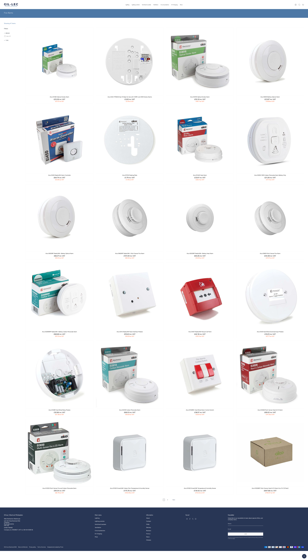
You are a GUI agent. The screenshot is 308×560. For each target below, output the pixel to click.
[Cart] (303, 4)
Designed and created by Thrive (55, 547)
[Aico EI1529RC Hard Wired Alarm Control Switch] (200, 374)
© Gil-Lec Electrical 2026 (10, 547)
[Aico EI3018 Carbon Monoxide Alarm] (130, 374)
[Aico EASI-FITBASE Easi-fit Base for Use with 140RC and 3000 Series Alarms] (130, 61)
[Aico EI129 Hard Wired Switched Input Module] (270, 296)
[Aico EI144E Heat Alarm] (200, 139)
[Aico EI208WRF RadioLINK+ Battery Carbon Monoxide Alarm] (59, 296)
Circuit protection (100, 530)
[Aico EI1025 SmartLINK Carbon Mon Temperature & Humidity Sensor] (130, 453)
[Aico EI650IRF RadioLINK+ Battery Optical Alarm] (59, 218)
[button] (127, 5)
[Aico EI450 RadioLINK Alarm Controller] (59, 139)
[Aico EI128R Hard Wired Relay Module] (59, 374)
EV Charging (98, 533)
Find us (148, 533)
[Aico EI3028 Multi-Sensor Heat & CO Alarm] (270, 374)
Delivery (148, 527)
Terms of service (41, 547)
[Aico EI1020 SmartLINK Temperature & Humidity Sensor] (200, 453)
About (148, 518)
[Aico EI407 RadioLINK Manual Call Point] (200, 296)
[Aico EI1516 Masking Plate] (130, 139)
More (96, 537)
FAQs (147, 524)
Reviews (148, 530)
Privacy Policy (255, 537)
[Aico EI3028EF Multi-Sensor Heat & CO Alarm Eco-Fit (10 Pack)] (270, 453)
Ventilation (98, 527)
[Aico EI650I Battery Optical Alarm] (270, 61)
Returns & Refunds (23, 547)
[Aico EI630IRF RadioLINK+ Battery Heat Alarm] (200, 218)
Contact (148, 521)
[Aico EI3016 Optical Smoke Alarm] (200, 61)
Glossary (148, 540)
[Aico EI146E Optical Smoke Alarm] (59, 61)
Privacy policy (32, 547)
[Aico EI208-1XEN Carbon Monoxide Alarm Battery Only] (270, 139)
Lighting (97, 518)
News (148, 537)
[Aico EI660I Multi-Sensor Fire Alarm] (270, 218)
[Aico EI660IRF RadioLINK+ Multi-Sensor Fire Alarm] (130, 218)
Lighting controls (99, 521)
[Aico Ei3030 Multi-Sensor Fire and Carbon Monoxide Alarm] (59, 453)
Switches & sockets (100, 524)
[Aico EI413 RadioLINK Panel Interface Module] (130, 296)
